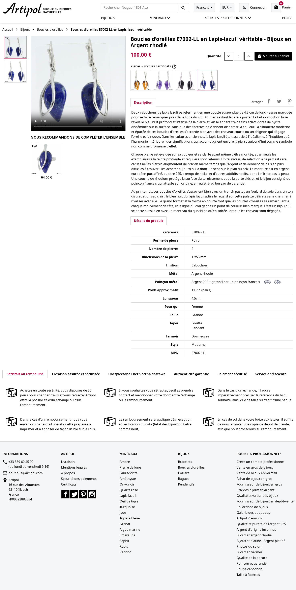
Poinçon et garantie (252, 563)
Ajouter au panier (273, 56)
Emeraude (127, 535)
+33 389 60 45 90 (20, 461)
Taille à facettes (248, 574)
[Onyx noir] (185, 80)
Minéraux (158, 18)
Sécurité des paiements (79, 478)
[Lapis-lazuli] (207, 80)
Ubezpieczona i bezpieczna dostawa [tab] (137, 374)
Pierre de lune (130, 467)
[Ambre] (140, 80)
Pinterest (290, 101)
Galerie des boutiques (253, 512)
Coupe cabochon (249, 569)
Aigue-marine (130, 529)
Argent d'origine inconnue (256, 529)
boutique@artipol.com (25, 473)
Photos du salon (249, 546)
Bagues (183, 478)
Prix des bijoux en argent (255, 490)
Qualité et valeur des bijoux (257, 495)
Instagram (92, 494)
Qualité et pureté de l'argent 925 (261, 524)
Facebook (65, 494)
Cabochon (199, 265)
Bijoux (106, 18)
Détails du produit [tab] (148, 220)
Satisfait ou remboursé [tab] (25, 374)
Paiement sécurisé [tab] (232, 374)
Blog (286, 18)
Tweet (279, 101)
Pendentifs (186, 484)
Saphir (124, 541)
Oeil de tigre (129, 501)
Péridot (125, 552)
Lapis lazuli (128, 495)
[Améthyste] (163, 80)
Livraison (68, 461)
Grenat (125, 524)
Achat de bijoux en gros (254, 478)
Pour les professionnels (225, 18)
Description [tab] (143, 102)
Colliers (183, 473)
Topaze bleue (130, 518)
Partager (269, 101)
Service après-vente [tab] (270, 374)
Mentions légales (74, 467)
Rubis (124, 546)
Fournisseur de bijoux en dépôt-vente (265, 501)
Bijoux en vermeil (250, 552)
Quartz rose (129, 490)
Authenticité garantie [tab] (191, 374)
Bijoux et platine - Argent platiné (261, 541)
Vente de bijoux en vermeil (257, 473)
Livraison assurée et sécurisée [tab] (76, 374)
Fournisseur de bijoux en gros (259, 484)
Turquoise (127, 507)
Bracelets (185, 461)
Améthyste (128, 478)
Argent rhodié (202, 273)
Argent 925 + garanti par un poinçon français (225, 282)
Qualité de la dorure (252, 558)
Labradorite (129, 473)
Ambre (125, 461)
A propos (68, 473)
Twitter (74, 494)
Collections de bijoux (252, 507)
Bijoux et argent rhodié (254, 535)
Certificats (69, 484)
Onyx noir (127, 484)
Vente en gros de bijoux (255, 467)
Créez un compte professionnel (261, 461)
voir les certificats (160, 66)
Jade (123, 512)
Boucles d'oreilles (191, 467)
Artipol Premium (249, 518)
